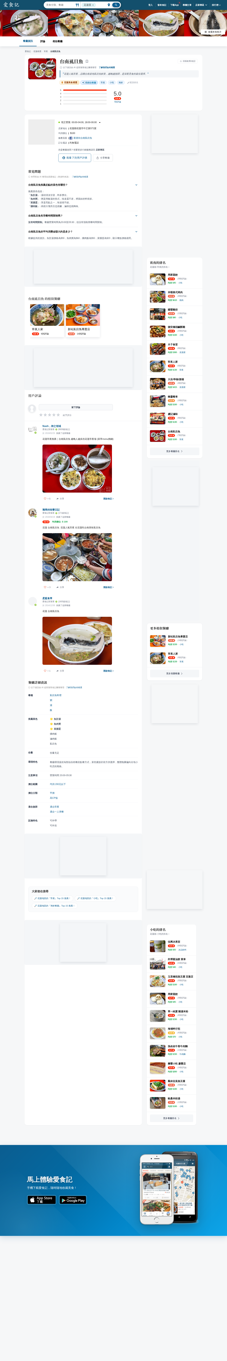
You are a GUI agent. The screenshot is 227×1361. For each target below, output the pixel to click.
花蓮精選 (37, 51)
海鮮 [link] (121, 82)
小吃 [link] (112, 82)
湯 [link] (51, 705)
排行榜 (215, 5)
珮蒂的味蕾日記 (51, 509)
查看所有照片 (214, 32)
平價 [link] (52, 793)
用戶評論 (34, 395)
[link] (180, 283)
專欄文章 (187, 5)
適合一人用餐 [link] (57, 811)
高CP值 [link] (54, 798)
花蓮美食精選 (70, 82)
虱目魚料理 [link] (55, 695)
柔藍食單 (47, 598)
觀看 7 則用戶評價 (77, 157)
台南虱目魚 (71, 61)
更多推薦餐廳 (173, 673)
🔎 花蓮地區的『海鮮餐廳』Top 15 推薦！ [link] (54, 905)
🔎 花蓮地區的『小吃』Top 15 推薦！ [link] (95, 898)
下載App (174, 5)
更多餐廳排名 (173, 451)
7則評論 (117, 102)
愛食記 (28, 51)
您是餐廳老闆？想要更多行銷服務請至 (81, 150)
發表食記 (162, 5)
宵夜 (46, 51)
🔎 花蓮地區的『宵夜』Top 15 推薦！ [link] (52, 898)
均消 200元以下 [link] (58, 784)
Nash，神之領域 (51, 426)
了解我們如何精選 (107, 67)
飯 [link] (51, 710)
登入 (150, 5)
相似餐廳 (58, 41)
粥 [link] (51, 700)
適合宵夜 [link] (54, 806)
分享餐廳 (105, 157)
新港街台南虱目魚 (83, 138)
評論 (42, 41)
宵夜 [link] (103, 82)
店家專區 (199, 5)
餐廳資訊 (28, 41)
